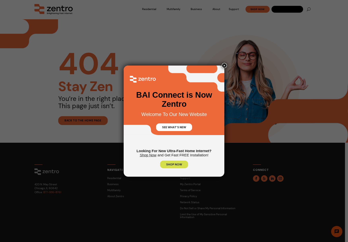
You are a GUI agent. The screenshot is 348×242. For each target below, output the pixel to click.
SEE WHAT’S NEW (174, 127)
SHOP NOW (174, 164)
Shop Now (148, 155)
